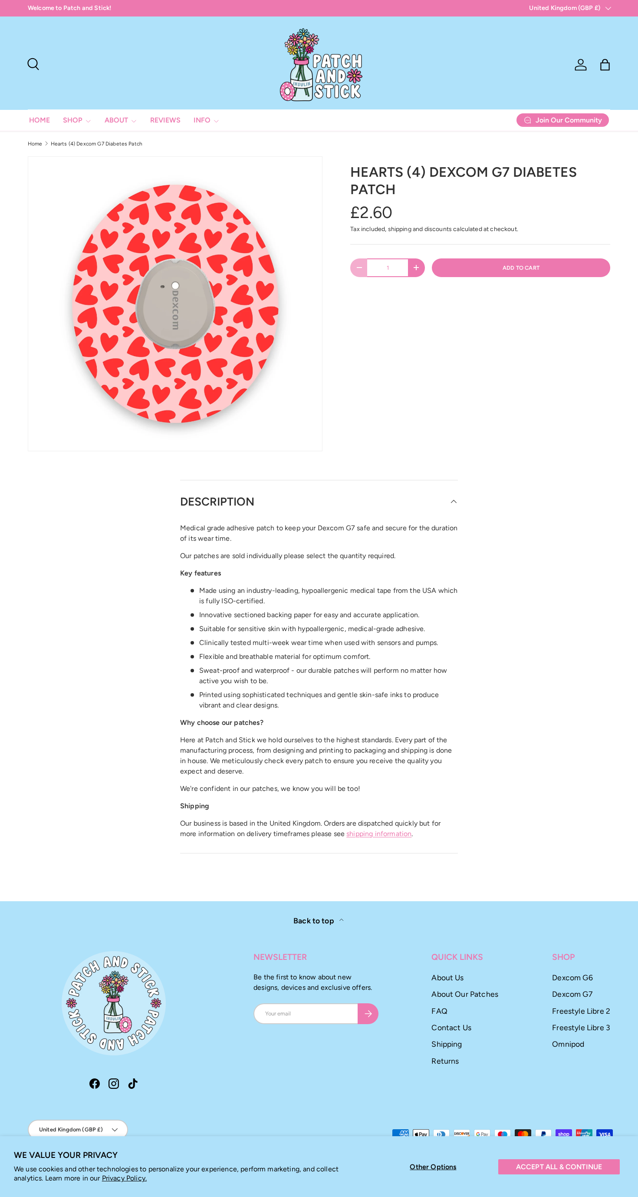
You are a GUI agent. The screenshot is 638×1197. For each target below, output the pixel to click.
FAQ (439, 1010)
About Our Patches (464, 994)
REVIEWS (165, 120)
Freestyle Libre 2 (581, 1010)
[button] (605, 64)
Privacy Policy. (124, 1178)
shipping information (378, 834)
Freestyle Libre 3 (581, 1027)
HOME (39, 120)
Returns (445, 1060)
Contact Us (451, 1027)
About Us (447, 977)
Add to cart (521, 268)
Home (35, 143)
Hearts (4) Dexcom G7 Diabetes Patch (97, 143)
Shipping (446, 1043)
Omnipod (568, 1043)
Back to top (314, 920)
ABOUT (116, 120)
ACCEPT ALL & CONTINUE (559, 1167)
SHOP (72, 120)
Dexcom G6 (572, 977)
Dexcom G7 (572, 994)
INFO (202, 120)
